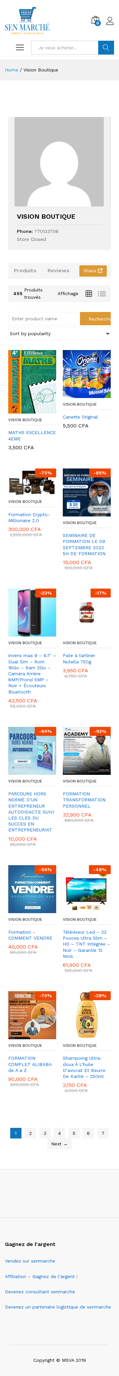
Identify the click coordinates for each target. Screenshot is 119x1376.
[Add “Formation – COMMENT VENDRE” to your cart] (24, 909)
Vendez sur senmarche (30, 1261)
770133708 (46, 231)
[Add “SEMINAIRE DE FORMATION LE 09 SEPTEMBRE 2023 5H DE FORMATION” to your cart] (79, 512)
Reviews (58, 270)
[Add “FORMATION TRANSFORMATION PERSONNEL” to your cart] (79, 771)
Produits (25, 270)
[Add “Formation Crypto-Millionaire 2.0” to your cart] (24, 491)
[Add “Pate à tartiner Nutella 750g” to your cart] (79, 632)
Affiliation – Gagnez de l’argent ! (41, 1276)
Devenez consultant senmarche (40, 1291)
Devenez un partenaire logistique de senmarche (58, 1306)
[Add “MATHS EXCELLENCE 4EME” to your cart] (24, 409)
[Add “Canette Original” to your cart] (79, 394)
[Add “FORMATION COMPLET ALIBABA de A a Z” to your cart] (24, 1035)
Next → (59, 1143)
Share (91, 270)
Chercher (106, 48)
